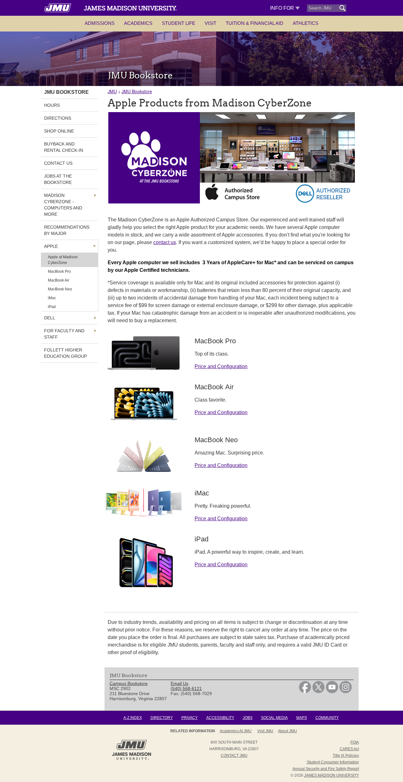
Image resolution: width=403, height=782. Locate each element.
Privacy (189, 718)
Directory (161, 718)
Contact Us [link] (58, 163)
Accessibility (220, 718)
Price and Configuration (221, 366)
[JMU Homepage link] (131, 759)
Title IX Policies (346, 755)
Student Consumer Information (333, 762)
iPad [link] (52, 307)
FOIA (354, 742)
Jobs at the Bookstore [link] (58, 179)
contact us (164, 242)
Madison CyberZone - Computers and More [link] (63, 205)
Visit (210, 23)
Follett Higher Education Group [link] (65, 353)
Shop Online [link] (59, 131)
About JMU (287, 731)
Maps (301, 718)
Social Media (274, 718)
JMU (112, 91)
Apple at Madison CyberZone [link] (63, 260)
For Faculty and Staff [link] (64, 334)
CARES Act (349, 749)
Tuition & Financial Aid (254, 23)
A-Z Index (132, 718)
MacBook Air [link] (58, 280)
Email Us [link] (179, 683)
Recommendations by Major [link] (66, 230)
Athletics (305, 23)
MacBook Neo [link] (60, 289)
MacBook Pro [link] (59, 271)
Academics (138, 23)
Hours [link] (52, 105)
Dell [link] (49, 317)
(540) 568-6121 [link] (186, 688)
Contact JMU (234, 755)
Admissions (100, 23)
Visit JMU (265, 731)
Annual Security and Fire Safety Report (325, 769)
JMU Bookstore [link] (66, 92)
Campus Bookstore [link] (129, 683)
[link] (305, 691)
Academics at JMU (236, 731)
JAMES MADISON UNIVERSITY (331, 775)
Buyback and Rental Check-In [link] (63, 147)
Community (327, 718)
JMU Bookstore (137, 91)
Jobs (248, 718)
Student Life (178, 23)
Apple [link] (51, 246)
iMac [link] (52, 298)
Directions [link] (57, 118)
